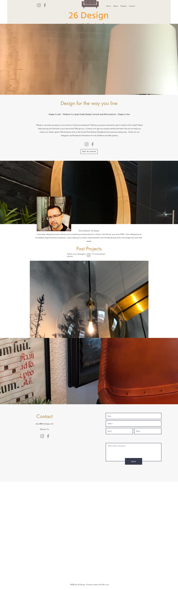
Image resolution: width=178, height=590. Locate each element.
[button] (89, 300)
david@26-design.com (44, 424)
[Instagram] (38, 5)
